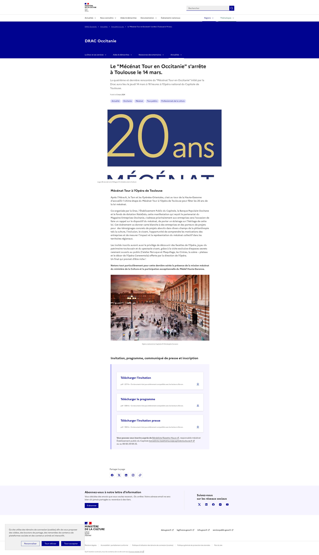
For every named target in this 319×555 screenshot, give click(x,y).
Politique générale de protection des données (193, 545)
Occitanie (127, 101)
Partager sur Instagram (133, 475)
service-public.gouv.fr (222, 530)
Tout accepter (71, 543)
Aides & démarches (128, 18)
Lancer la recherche (231, 8)
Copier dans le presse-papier (140, 475)
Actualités (89, 18)
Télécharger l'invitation (136, 378)
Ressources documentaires (150, 54)
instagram (220, 504)
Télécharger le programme (138, 399)
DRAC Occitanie (91, 27)
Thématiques (225, 18)
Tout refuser (50, 543)
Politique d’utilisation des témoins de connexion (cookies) (152, 545)
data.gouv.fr (166, 530)
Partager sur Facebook (112, 475)
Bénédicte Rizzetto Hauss (164, 437)
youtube (227, 504)
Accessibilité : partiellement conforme (114, 545)
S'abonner (91, 505)
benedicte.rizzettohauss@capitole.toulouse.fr (170, 440)
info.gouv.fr (202, 530)
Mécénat (139, 101)
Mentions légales (91, 545)
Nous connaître (106, 18)
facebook (213, 504)
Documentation (147, 18)
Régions (207, 18)
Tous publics (152, 101)
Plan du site (218, 545)
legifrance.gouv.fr (184, 530)
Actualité (115, 101)
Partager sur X (119, 475)
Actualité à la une (117, 27)
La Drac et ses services (94, 54)
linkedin (206, 504)
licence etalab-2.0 (135, 552)
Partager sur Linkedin (126, 475)
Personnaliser (30, 543)
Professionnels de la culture (173, 101)
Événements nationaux (170, 18)
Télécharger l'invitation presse (140, 421)
